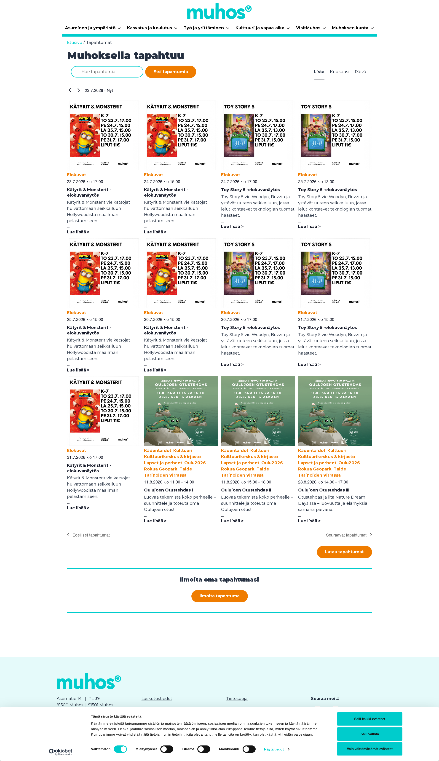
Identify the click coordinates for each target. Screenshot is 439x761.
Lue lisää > (78, 232)
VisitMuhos (311, 29)
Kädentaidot (157, 450)
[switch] (166, 749)
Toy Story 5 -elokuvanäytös (250, 189)
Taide (185, 469)
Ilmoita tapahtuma (220, 595)
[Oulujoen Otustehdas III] (335, 444)
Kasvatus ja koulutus (152, 29)
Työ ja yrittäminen (207, 29)
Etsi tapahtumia (170, 71)
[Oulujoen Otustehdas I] (181, 444)
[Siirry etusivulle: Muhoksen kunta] (219, 11)
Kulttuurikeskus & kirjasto (172, 456)
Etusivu (74, 42)
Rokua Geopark (160, 469)
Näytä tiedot (274, 749)
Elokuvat (76, 174)
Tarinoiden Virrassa (165, 475)
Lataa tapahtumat (344, 551)
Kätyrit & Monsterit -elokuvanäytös (89, 192)
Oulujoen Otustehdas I (168, 490)
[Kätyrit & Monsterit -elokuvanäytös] (104, 168)
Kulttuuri (183, 450)
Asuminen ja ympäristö (93, 29)
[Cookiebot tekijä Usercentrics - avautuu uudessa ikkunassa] (61, 752)
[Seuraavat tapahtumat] (78, 90)
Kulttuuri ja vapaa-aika (263, 29)
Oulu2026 (195, 462)
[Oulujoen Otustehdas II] (258, 444)
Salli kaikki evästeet (369, 719)
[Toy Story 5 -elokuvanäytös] (258, 168)
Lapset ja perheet (163, 462)
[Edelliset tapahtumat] (69, 90)
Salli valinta (370, 734)
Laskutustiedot (157, 698)
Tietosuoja (237, 698)
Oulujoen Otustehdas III (323, 490)
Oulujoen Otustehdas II (246, 490)
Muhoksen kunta (353, 29)
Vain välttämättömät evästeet (370, 749)
